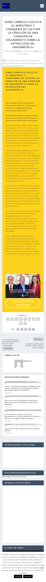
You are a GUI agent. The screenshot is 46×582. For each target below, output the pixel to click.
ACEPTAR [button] (18, 576)
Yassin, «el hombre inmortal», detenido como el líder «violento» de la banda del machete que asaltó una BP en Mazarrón (22, 388)
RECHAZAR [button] (27, 576)
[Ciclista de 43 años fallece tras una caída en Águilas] (23, 425)
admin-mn (18, 51)
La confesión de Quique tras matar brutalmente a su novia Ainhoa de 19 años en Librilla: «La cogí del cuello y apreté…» (22, 416)
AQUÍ (42, 568)
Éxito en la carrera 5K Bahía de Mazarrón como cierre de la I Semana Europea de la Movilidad (21, 402)
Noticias (36, 51)
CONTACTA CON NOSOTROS (23, 303)
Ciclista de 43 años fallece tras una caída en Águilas (22, 430)
